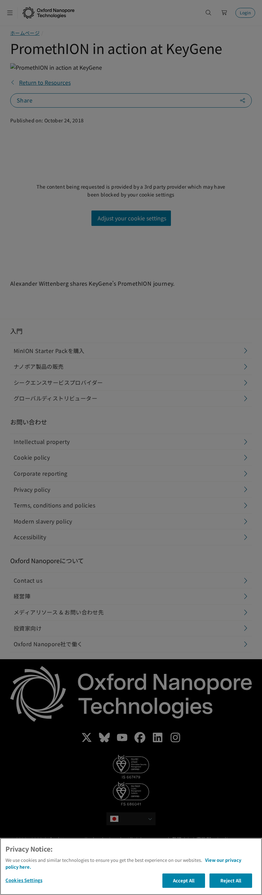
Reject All (230, 880)
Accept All (183, 880)
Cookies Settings (23, 880)
